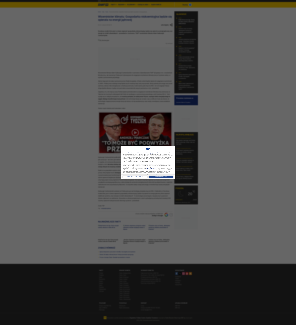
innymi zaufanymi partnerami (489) (152, 153)
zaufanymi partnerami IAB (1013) (134, 153)
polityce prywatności (152, 168)
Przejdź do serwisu (161, 176)
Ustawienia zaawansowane (135, 176)
